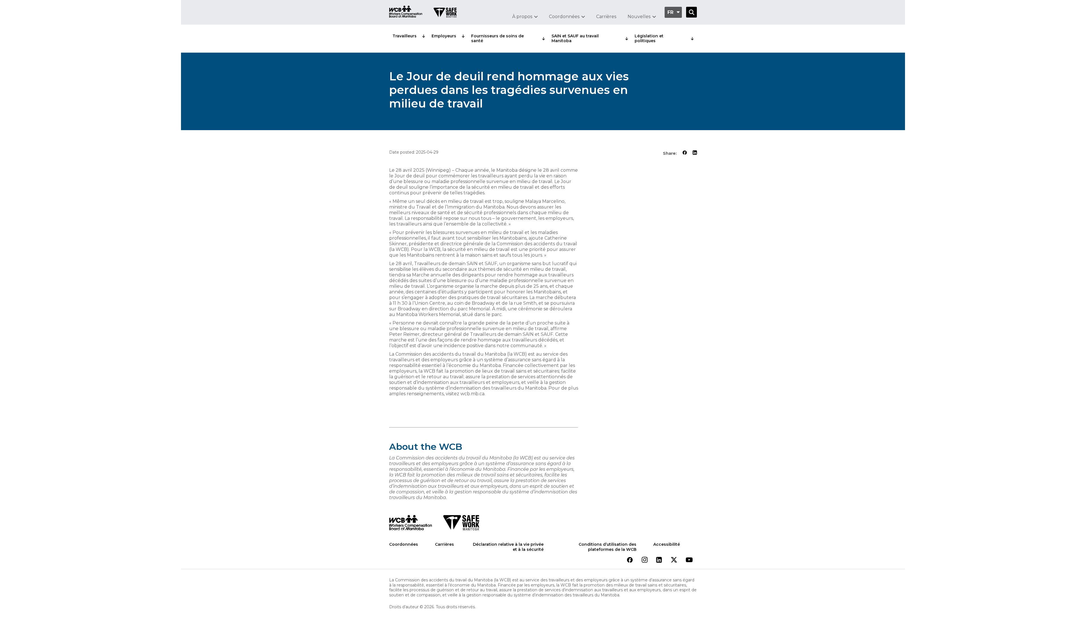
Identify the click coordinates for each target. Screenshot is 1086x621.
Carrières (606, 16)
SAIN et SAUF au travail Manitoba (575, 38)
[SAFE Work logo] (461, 524)
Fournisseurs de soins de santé (497, 38)
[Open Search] (691, 12)
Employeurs (444, 35)
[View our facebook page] (629, 560)
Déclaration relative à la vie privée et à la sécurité (508, 547)
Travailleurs (405, 35)
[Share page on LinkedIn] (695, 153)
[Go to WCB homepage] (405, 12)
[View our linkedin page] (659, 560)
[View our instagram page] (645, 560)
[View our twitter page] (674, 560)
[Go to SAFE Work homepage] (445, 13)
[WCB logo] (410, 524)
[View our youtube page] (689, 560)
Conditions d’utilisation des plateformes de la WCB (607, 547)
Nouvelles (639, 16)
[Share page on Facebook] (684, 153)
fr (670, 12)
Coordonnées (564, 16)
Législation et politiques (649, 38)
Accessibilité (666, 544)
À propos (522, 16)
